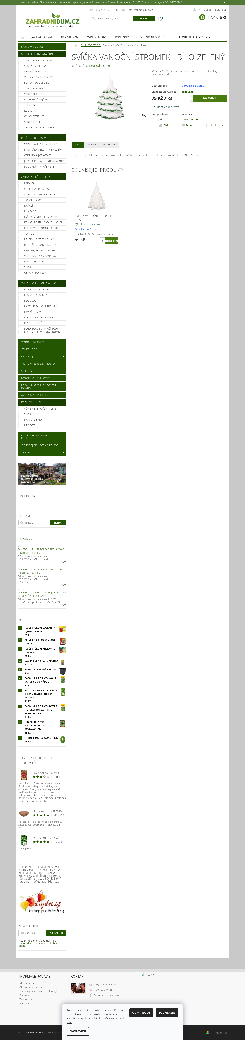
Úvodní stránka (22, 37)
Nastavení (78, 1031)
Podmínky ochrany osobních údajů (38, 991)
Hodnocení (110, 144)
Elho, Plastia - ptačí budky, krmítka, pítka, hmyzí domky (42, 330)
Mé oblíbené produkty (193, 37)
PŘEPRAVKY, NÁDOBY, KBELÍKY (42, 228)
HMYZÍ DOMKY (33, 312)
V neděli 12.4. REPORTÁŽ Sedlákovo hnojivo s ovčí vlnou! (41, 551)
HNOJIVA (29, 183)
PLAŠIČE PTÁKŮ (33, 323)
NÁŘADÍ (28, 205)
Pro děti (30, 425)
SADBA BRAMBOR (34, 122)
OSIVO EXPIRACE (34, 116)
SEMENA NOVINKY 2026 (38, 60)
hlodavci (30, 300)
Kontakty (122, 37)
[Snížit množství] (191, 100)
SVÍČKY (28, 267)
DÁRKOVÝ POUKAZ (32, 46)
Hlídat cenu (216, 125)
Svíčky (28, 414)
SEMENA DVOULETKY (36, 82)
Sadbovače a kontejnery (40, 144)
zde (69, 1022)
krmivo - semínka (35, 295)
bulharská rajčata (36, 99)
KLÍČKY (28, 110)
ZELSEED (29, 105)
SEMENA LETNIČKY (35, 71)
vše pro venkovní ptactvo (38, 283)
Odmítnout (141, 1013)
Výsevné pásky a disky (38, 77)
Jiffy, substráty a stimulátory (44, 161)
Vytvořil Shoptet (218, 1032)
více (63, 562)
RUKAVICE (30, 211)
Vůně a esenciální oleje (40, 408)
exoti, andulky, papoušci (41, 306)
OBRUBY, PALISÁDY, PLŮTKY (40, 250)
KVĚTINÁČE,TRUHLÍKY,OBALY (41, 216)
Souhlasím (167, 1013)
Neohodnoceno (99, 66)
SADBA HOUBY (33, 94)
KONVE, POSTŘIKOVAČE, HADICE (43, 222)
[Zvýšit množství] (191, 96)
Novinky (25, 539)
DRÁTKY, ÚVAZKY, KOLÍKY (38, 239)
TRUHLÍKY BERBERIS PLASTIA (38, 363)
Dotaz (189, 125)
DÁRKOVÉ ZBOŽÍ (31, 402)
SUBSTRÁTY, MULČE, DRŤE (39, 194)
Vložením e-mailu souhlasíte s (37, 943)
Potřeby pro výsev (33, 138)
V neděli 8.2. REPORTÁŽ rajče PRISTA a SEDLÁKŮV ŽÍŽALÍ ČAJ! (42, 594)
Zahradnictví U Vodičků (106, 994)
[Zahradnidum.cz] (53, 21)
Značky (25, 452)
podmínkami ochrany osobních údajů (37, 944)
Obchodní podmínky (30, 987)
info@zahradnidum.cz (105, 984)
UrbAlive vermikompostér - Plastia (39, 386)
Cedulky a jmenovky (37, 155)
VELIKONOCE (29, 349)
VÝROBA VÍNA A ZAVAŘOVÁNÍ (41, 256)
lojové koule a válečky (39, 289)
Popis (78, 144)
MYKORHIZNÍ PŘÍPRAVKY (35, 378)
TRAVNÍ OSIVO (32, 200)
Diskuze (91, 144)
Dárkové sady (33, 419)
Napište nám (70, 37)
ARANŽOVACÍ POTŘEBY (34, 395)
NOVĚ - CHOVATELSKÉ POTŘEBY (34, 437)
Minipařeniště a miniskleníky (43, 149)
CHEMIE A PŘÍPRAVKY (36, 189)
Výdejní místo (97, 37)
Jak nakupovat (41, 37)
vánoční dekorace (33, 342)
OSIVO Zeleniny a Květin (37, 54)
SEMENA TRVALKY (34, 88)
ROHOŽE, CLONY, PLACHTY (40, 244)
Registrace (220, 9)
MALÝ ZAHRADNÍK (34, 261)
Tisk (166, 125)
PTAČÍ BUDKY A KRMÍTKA (38, 317)
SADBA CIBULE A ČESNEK (39, 127)
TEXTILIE (29, 233)
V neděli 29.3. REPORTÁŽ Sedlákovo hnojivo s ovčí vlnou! (41, 571)
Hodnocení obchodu (153, 37)
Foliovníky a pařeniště (39, 166)
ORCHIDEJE (27, 356)
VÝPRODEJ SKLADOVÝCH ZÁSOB (40, 445)
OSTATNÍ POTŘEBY (35, 272)
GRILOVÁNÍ (27, 370)
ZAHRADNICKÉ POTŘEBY (35, 177)
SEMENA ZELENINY (35, 66)
